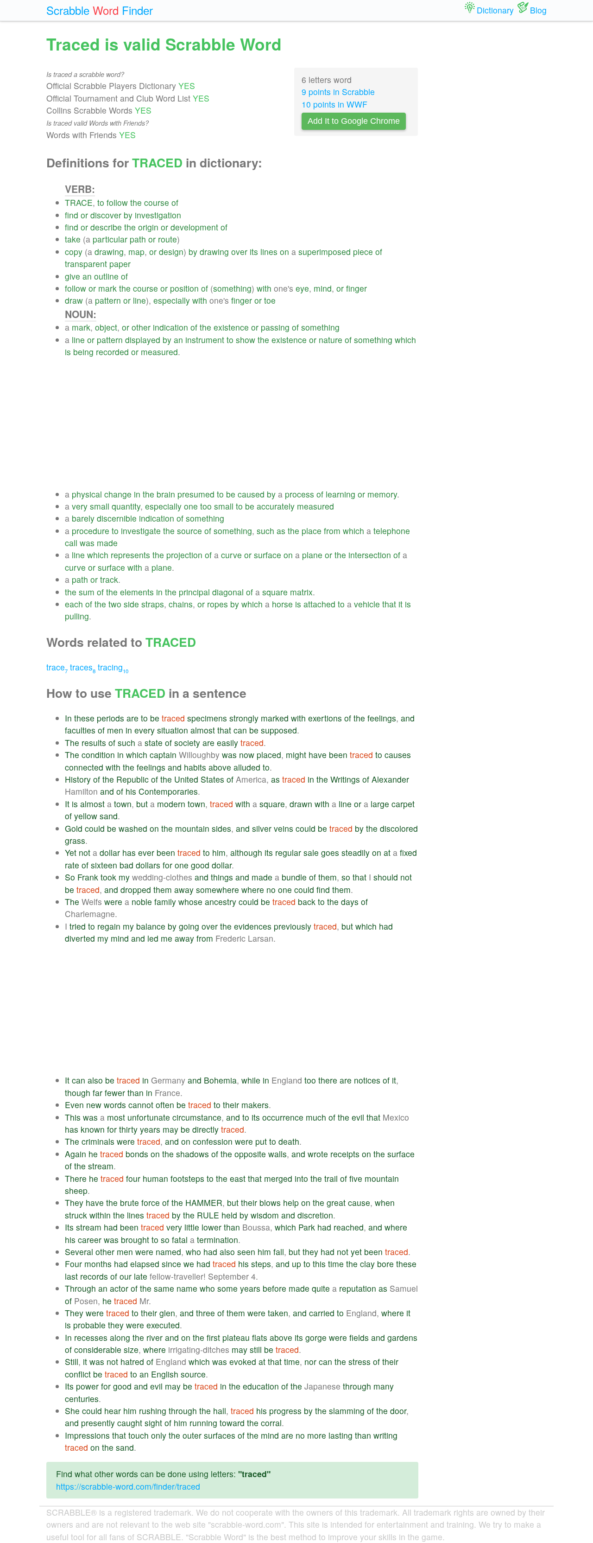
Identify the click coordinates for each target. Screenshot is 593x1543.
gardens (402, 1337)
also (95, 1080)
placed (269, 754)
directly (205, 1129)
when (385, 1202)
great (336, 1202)
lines (269, 251)
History (78, 779)
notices (367, 1080)
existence (231, 327)
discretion (315, 1215)
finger (356, 288)
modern (171, 804)
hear (112, 1410)
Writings (345, 779)
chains (181, 604)
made (107, 542)
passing (275, 327)
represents (130, 555)
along (120, 1337)
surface (267, 555)
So (70, 877)
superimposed (324, 251)
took (108, 877)
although (246, 852)
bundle (294, 877)
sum (87, 592)
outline (106, 276)
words (115, 1104)
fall (278, 1251)
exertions (325, 718)
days (350, 901)
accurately (276, 506)
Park (306, 1227)
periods (110, 718)
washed (133, 828)
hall (219, 1410)
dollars (148, 865)
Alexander (390, 779)
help (291, 1202)
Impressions (87, 1435)
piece (363, 251)
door (398, 1410)
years (150, 1129)
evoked (242, 1361)
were (113, 901)
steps (261, 1263)
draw (74, 300)
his (131, 791)
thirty (128, 1129)
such (265, 530)
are (132, 718)
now (246, 754)
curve (231, 555)
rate (72, 865)
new (93, 1104)
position (184, 288)
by (128, 215)
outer (192, 1435)
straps (152, 604)
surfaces (219, 1435)
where (252, 889)
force (150, 1202)
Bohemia (220, 1080)
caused (251, 494)
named (168, 1251)
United (186, 779)
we (188, 1263)
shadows (192, 1154)
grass (75, 840)
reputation (357, 1288)
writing (385, 1435)
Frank (87, 877)
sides (221, 828)
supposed (279, 730)
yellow (85, 816)
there (327, 1080)
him (219, 852)
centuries (82, 1398)
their (231, 1104)
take (73, 239)
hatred (132, 1361)
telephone (391, 530)
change (118, 494)
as (281, 530)
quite (321, 1288)
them (327, 877)
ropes (217, 604)
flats (259, 1337)
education (261, 1386)
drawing (109, 251)
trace (57, 667)
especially (171, 300)
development (194, 227)
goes (330, 852)
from (332, 530)
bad (126, 865)
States (212, 779)
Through (80, 1288)
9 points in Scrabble (338, 91)
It (67, 804)
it (400, 604)
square (275, 592)
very (80, 506)
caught (129, 1422)
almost (202, 730)
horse (282, 604)
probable (89, 1325)
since (171, 1263)
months (98, 1263)
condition (98, 754)
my (124, 877)
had (386, 926)
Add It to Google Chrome (354, 121)
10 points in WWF (334, 104)
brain (166, 494)
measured (159, 351)
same (164, 1288)
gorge (316, 1337)
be (230, 494)
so (345, 877)
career (89, 1239)
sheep (76, 1190)
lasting (340, 1435)
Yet (70, 852)
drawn (301, 804)
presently (98, 1422)
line (139, 300)
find (71, 215)
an (87, 276)
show (245, 339)
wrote (318, 1154)
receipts (345, 1154)
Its (69, 1227)
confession (213, 1141)
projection (184, 555)
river (154, 1337)
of (174, 202)
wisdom (265, 1215)
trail (331, 1178)
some (227, 1288)
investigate (141, 530)
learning (340, 494)
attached (319, 604)
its (254, 251)
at (387, 852)
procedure (90, 530)
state (154, 742)
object (106, 327)
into (301, 1178)
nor (310, 1361)
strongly (244, 718)
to (100, 202)
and (408, 718)
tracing (113, 667)
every (144, 730)
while (250, 1080)
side (131, 604)
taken (278, 1313)
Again (75, 1154)
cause (359, 1202)
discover (105, 215)
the (136, 202)
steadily (355, 852)
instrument (204, 339)
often (165, 1104)
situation (172, 730)
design (171, 251)
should (385, 877)
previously (292, 926)
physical (87, 494)
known (93, 1129)
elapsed (144, 1263)
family (165, 901)
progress (285, 1410)
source (189, 530)
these (84, 718)
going (189, 926)
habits (195, 767)
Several (79, 1251)
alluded (246, 767)
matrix (301, 592)
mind (323, 288)
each (74, 604)
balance (150, 926)
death (288, 1141)
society (187, 742)
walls (277, 1154)
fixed (408, 852)
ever (146, 852)
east (238, 1178)
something (232, 288)
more (316, 1435)
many (383, 1386)
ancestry (220, 901)
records (94, 1276)
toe (270, 300)
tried (77, 926)
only (158, 1435)
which (405, 339)
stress (359, 1361)
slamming (347, 1410)
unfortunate (148, 1117)
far (97, 1092)
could (95, 828)
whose (190, 901)
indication (170, 327)
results (94, 742)
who (193, 1251)
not (84, 852)
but (142, 804)
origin (148, 227)
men (115, 730)
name (187, 1288)
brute (129, 1202)
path (138, 239)
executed (163, 1325)
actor (119, 1288)
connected (84, 767)
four (133, 1178)
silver (261, 828)
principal (194, 592)
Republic (132, 779)
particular (110, 239)
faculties (80, 730)
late (140, 1276)
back (306, 901)
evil (358, 1117)
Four (73, 1263)
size (131, 1349)
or (84, 215)
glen (167, 1313)
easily (227, 742)
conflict (78, 1374)
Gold (73, 828)
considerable (97, 1349)
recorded (112, 351)
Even (74, 1104)
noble (142, 901)
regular (288, 852)
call (71, 542)
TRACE (79, 202)
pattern (108, 300)
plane (312, 555)
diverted (80, 938)
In (68, 718)
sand (109, 816)
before (274, 1288)
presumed (195, 494)
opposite (250, 1154)
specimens (207, 718)
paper (120, 263)
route (167, 239)
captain (163, 754)
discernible (117, 518)
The (72, 742)
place (312, 530)
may (170, 1129)
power (87, 1386)
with (264, 288)
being (83, 351)
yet (356, 1251)
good (200, 865)
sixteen (104, 865)
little (191, 1227)
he (93, 1154)
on (284, 251)
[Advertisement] (241, 423)
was (87, 542)
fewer (115, 1092)
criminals (98, 1141)
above (219, 767)
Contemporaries (168, 791)
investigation (158, 215)
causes (398, 754)
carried (321, 1313)
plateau (236, 1337)
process (299, 494)
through (357, 1386)
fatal (180, 1239)
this (319, 1263)
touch (138, 1435)
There (76, 1178)
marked (275, 718)
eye (302, 288)
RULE (208, 1215)
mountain (192, 828)
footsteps (187, 1178)
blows (270, 1202)
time (336, 1263)
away (184, 889)
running (203, 1422)
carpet (403, 804)
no (271, 889)
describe (106, 227)
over (239, 251)
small (99, 506)
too (206, 506)
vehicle (367, 604)
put (261, 1141)
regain (108, 926)
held (229, 1215)
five (355, 1178)
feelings (381, 718)
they (310, 1251)
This (73, 1117)
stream (101, 1166)
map (136, 251)
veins (283, 828)
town (123, 804)
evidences (252, 926)
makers (255, 1104)
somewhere (217, 889)
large (380, 804)
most (116, 1117)
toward (232, 1422)
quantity (126, 506)
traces (82, 667)
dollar (110, 852)
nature (330, 339)
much (316, 1117)
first (213, 1337)
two (114, 604)
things (222, 877)
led (152, 938)
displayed (142, 339)
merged (278, 1178)
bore (385, 1263)
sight (153, 1422)
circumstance (196, 1117)
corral (271, 1422)
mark (107, 288)
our (126, 1276)
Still (71, 1361)
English (164, 1374)
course (156, 202)
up (296, 1263)
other (141, 327)
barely (83, 518)
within (100, 1215)
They (74, 1202)
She (72, 1410)
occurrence (282, 1117)
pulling (77, 616)
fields (359, 1337)
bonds (137, 1154)
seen (246, 1251)
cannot (140, 1104)
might (296, 754)
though (77, 1092)
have (318, 754)
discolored (399, 828)
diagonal (228, 592)
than (135, 1092)
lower (211, 1227)
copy (73, 251)
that (389, 604)
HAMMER (203, 1202)
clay (367, 1263)
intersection (369, 555)
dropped (135, 889)
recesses (90, 1337)
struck (76, 1215)
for (167, 865)
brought (135, 1239)
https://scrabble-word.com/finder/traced (128, 1486)
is (68, 351)
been (338, 754)
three (205, 1313)
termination (217, 1239)
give (72, 276)
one (191, 506)
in (137, 494)
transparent (86, 263)
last (71, 1276)
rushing (152, 1410)
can (240, 730)
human (155, 1178)
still (256, 1349)
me (166, 938)
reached (349, 1227)
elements (137, 592)
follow (117, 202)
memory (382, 494)
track (109, 579)
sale (311, 852)
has (129, 852)
